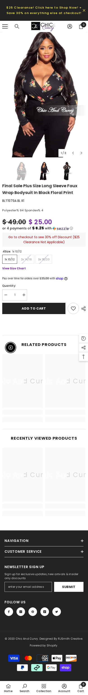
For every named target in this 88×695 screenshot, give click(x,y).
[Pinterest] (32, 611)
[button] (44, 228)
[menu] (5, 26)
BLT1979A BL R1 (13, 200)
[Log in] (70, 26)
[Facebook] (9, 611)
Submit (69, 587)
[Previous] (73, 153)
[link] (22, 412)
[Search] (17, 26)
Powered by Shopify (43, 645)
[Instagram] (20, 611)
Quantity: (9, 286)
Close (84, 10)
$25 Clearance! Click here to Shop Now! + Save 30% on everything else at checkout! (44, 10)
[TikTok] (44, 611)
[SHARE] (82, 308)
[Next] (81, 153)
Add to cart (34, 308)
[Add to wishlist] (73, 308)
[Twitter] (56, 611)
